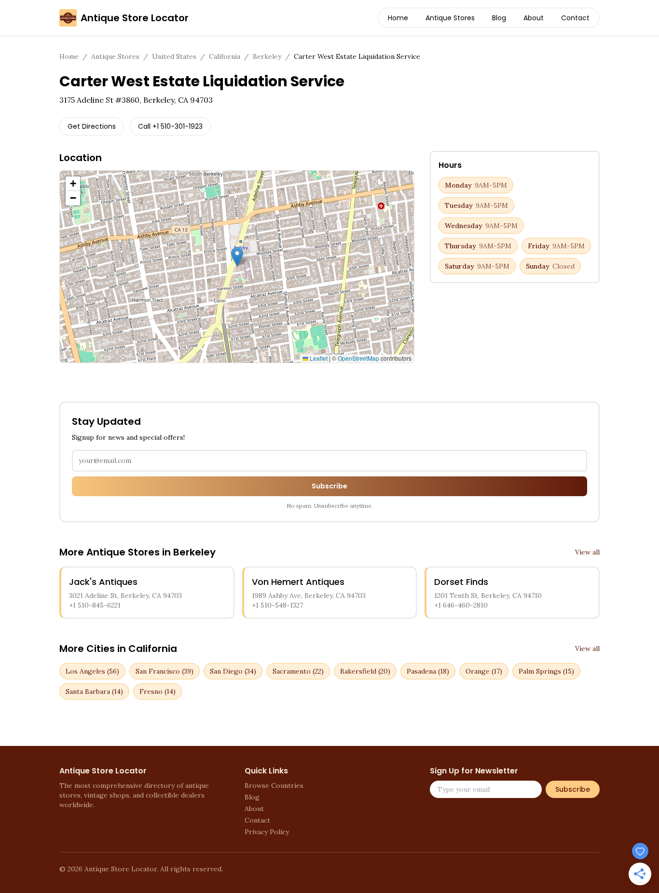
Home (398, 18)
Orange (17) (484, 671)
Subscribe (329, 486)
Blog (499, 18)
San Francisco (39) (164, 671)
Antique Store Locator (135, 18)
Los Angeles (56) (92, 671)
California (224, 56)
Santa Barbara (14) (94, 691)
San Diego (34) (233, 671)
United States (174, 56)
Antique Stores (450, 18)
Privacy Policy (267, 831)
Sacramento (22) (298, 671)
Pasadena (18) (428, 671)
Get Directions (92, 126)
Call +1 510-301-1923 (170, 126)
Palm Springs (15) (546, 671)
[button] (237, 257)
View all (587, 552)
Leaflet (318, 358)
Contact (575, 18)
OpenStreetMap (358, 358)
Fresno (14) (157, 691)
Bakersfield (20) (365, 671)
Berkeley (267, 56)
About (533, 18)
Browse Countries (274, 785)
